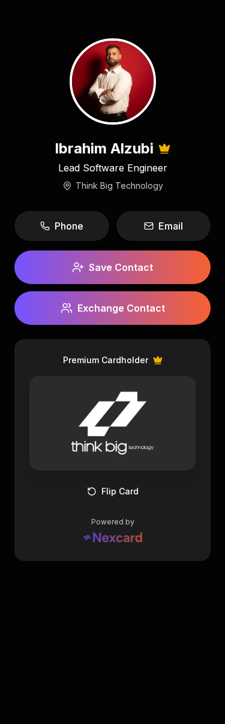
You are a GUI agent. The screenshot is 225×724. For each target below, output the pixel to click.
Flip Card (120, 491)
